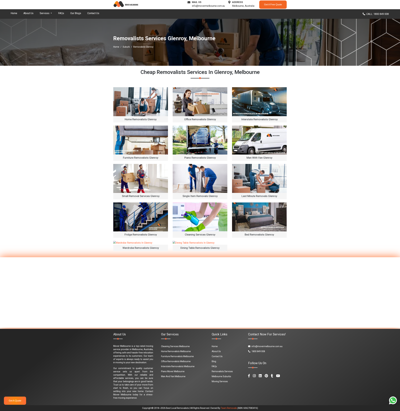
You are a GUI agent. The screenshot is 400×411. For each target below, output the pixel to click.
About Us (28, 13)
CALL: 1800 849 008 (377, 14)
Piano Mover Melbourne (173, 371)
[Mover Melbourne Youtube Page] (278, 376)
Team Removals (229, 408)
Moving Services (220, 381)
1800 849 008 (258, 351)
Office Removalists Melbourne (176, 361)
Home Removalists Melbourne (176, 351)
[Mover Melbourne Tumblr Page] (272, 376)
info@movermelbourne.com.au (208, 5)
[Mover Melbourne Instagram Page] (254, 376)
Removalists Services (222, 371)
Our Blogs (75, 13)
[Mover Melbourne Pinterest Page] (266, 376)
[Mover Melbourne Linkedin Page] (260, 376)
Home (14, 13)
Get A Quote (15, 400)
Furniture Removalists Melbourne (177, 356)
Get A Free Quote (273, 4)
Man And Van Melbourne (173, 376)
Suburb (126, 47)
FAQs (61, 13)
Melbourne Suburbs (221, 376)
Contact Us (93, 13)
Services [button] (45, 13)
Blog (214, 361)
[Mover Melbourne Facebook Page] (249, 376)
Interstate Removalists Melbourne (178, 366)
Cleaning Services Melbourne (175, 346)
